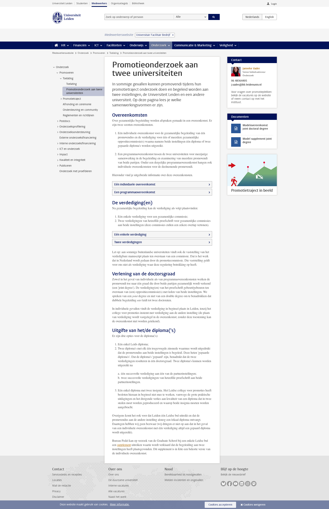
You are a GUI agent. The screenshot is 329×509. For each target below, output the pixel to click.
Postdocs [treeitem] (64, 121)
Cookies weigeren (254, 505)
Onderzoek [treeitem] (62, 67)
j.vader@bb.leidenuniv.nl (246, 85)
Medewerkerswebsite (62, 53)
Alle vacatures (116, 491)
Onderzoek (158, 45)
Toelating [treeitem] (68, 78)
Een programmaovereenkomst (134, 192)
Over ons (113, 474)
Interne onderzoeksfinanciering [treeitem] (77, 143)
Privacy (56, 491)
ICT (96, 45)
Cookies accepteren (220, 505)
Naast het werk (117, 497)
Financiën (79, 45)
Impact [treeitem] (63, 154)
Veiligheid (226, 45)
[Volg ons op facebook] (229, 483)
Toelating (114, 53)
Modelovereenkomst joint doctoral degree (255, 127)
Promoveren (99, 53)
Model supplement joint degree (257, 140)
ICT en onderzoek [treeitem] (69, 149)
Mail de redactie (61, 485)
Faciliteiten (114, 45)
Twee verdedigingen (128, 242)
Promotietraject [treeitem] (72, 99)
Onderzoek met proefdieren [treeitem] (75, 171)
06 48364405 (239, 81)
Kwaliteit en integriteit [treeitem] (72, 160)
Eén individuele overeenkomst (134, 184)
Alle (178, 17)
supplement (124, 445)
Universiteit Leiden (62, 3)
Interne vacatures (118, 485)
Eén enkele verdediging (130, 234)
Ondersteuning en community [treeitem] (80, 110)
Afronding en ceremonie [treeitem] (77, 104)
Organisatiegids (119, 3)
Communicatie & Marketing (193, 45)
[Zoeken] (214, 17)
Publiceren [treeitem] (65, 166)
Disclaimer (58, 497)
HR (63, 45)
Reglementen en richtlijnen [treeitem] (78, 115)
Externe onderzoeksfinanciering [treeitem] (77, 137)
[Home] (55, 45)
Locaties (57, 480)
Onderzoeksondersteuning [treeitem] (74, 132)
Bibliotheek (138, 3)
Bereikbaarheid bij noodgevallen (183, 474)
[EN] (269, 17)
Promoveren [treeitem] (66, 73)
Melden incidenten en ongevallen (183, 480)
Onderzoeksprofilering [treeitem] (72, 126)
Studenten (82, 3)
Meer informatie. (119, 504)
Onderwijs (136, 45)
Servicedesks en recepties (67, 474)
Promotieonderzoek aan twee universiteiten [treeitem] (84, 91)
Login (274, 3)
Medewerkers (99, 3)
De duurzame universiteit (123, 480)
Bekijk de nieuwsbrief (233, 474)
